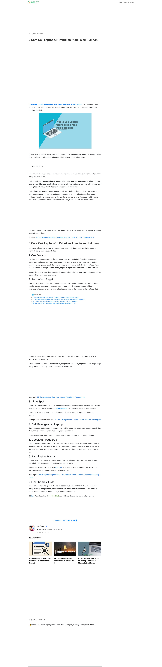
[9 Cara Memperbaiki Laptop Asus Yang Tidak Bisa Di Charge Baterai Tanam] (89, 549)
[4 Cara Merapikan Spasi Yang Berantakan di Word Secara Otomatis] (40, 549)
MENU (132, 2)
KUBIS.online (76, 104)
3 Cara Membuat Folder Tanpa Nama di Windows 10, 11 (64, 561)
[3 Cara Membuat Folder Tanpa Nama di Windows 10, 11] (65, 549)
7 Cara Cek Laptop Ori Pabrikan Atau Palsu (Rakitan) (49, 104)
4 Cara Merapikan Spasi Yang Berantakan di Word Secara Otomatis (40, 561)
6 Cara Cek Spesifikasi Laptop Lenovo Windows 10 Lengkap (78, 420)
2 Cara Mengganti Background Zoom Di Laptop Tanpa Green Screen (56, 297)
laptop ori (58, 467)
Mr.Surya (41, 526)
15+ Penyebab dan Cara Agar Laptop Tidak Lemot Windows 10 (54, 303)
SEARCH (126, 2)
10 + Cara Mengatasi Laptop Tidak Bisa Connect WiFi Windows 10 (55, 301)
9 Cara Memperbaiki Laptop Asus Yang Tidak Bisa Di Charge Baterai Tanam (88, 561)
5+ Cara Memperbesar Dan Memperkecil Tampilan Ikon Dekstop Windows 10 (59, 299)
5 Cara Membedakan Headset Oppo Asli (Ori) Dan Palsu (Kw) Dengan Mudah (65, 237)
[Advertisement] (81, 18)
